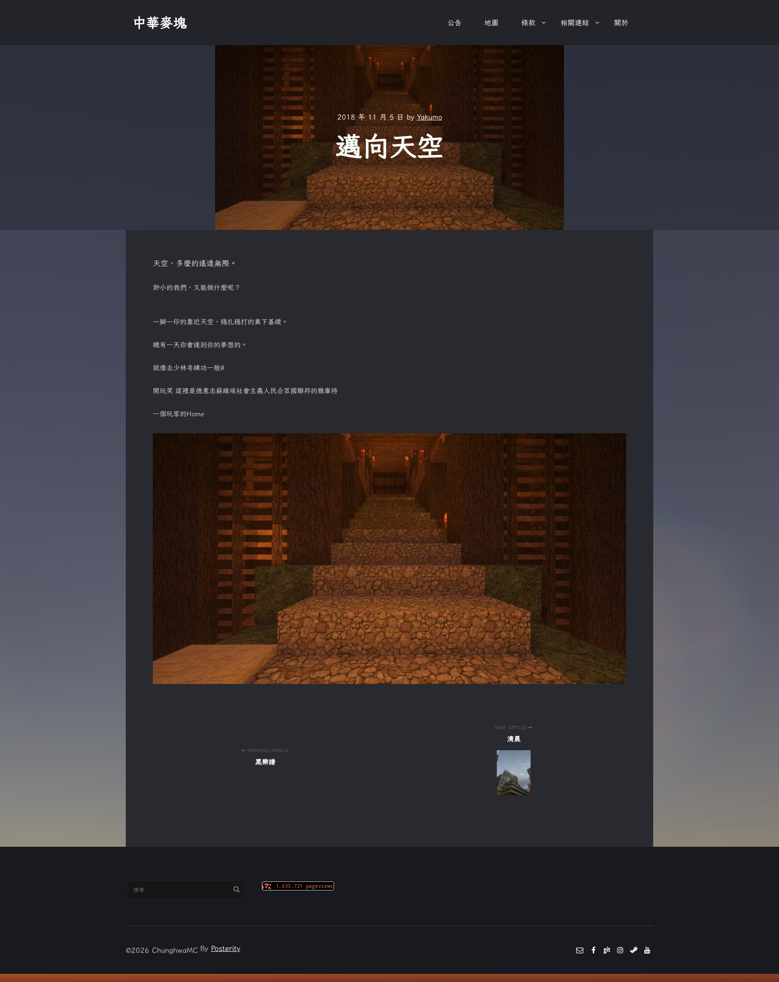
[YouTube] (647, 950)
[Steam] (634, 950)
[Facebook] (593, 950)
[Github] (607, 950)
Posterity (225, 948)
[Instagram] (620, 950)
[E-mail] (580, 950)
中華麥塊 (160, 22)
